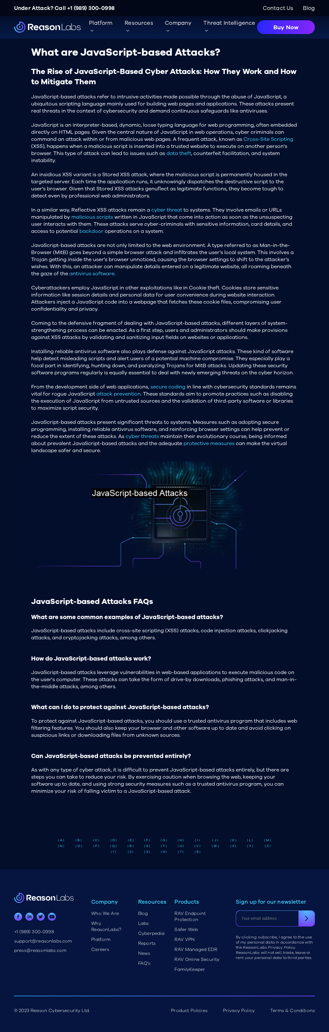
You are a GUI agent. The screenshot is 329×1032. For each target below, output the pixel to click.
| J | (215, 840)
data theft (178, 153)
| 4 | (164, 852)
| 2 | (130, 852)
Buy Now (285, 27)
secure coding (167, 386)
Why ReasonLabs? (106, 926)
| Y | (250, 846)
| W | (215, 846)
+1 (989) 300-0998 (91, 8)
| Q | (113, 846)
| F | (147, 840)
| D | (114, 840)
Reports (147, 943)
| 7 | (180, 852)
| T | (164, 846)
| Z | (268, 846)
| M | (267, 840)
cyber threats (142, 436)
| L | (250, 840)
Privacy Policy (239, 1011)
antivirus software (91, 273)
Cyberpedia (151, 933)
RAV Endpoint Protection (190, 916)
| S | (147, 846)
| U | (181, 846)
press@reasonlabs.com (40, 950)
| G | (164, 840)
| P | (96, 846)
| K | (233, 840)
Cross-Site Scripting (268, 139)
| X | (233, 846)
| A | (61, 840)
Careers (100, 949)
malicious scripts (92, 217)
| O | (79, 846)
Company (178, 23)
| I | (197, 840)
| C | (96, 840)
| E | (131, 840)
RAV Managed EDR (195, 949)
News (144, 953)
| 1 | (113, 852)
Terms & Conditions (292, 1011)
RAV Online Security (196, 959)
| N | (61, 846)
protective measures (209, 443)
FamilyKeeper (189, 969)
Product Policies (189, 1011)
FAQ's (144, 963)
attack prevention (118, 393)
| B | (79, 840)
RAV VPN (184, 939)
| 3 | (147, 852)
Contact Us (278, 8)
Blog (309, 8)
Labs (143, 923)
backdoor (91, 231)
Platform (101, 939)
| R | (131, 846)
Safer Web (186, 930)
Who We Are (105, 913)
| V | (197, 846)
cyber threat (166, 210)
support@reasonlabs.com (43, 941)
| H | (181, 840)
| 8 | (197, 852)
